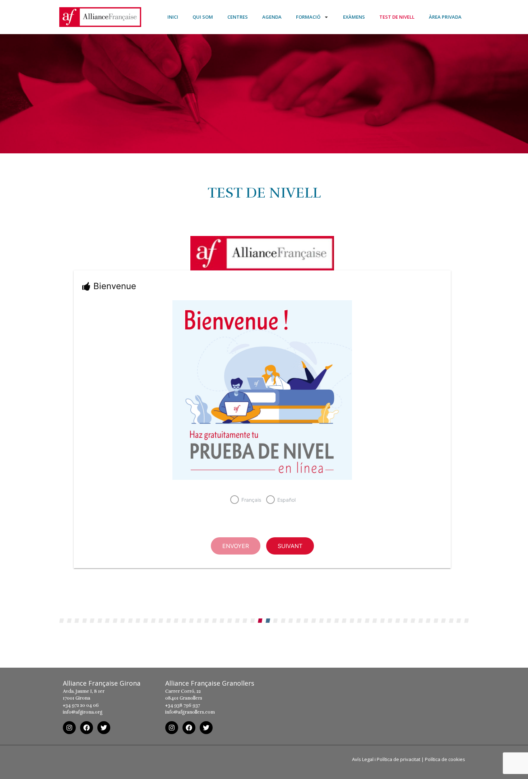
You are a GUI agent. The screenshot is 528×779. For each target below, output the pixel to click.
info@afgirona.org (82, 712)
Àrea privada (445, 17)
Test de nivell (396, 17)
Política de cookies (445, 759)
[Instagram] (69, 727)
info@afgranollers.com (190, 712)
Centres (237, 17)
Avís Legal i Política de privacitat (386, 759)
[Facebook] (86, 727)
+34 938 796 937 (182, 705)
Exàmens (354, 17)
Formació (308, 17)
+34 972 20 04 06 (81, 705)
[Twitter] (103, 727)
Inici (172, 17)
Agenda (272, 17)
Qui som (203, 17)
